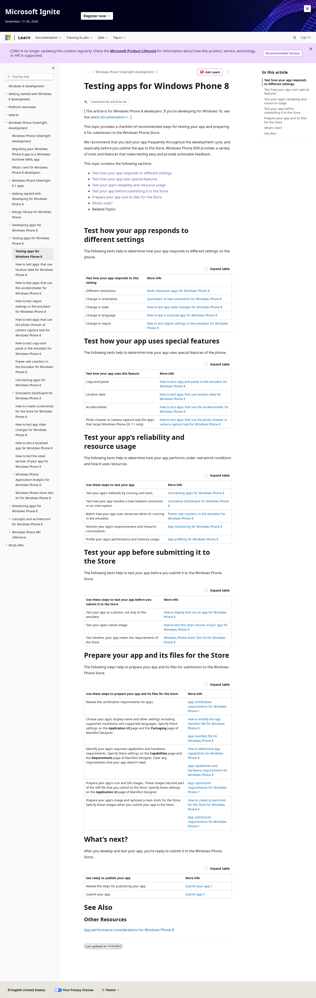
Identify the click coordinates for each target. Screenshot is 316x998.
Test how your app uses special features (124, 179)
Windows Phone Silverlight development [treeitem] (31, 138)
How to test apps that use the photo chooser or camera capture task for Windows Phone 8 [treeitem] (33, 327)
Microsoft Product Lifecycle (133, 51)
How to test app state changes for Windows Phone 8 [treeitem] (31, 429)
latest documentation (107, 117)
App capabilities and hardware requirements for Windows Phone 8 (207, 770)
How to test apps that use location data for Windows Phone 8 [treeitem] (34, 269)
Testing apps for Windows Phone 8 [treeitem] (28, 254)
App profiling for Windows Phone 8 (193, 539)
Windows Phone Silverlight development (125, 72)
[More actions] (228, 72)
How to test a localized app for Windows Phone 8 (182, 315)
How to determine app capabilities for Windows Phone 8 (205, 753)
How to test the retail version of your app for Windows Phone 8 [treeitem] (31, 461)
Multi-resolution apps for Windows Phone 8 (178, 291)
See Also (270, 133)
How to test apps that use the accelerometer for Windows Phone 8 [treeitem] (33, 288)
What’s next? (102, 203)
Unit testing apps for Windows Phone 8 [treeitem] (30, 382)
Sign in (306, 37)
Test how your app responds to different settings (132, 173)
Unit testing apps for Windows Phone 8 (196, 493)
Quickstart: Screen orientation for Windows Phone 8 (184, 299)
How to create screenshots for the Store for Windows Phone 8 (207, 804)
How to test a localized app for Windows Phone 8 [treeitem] (33, 445)
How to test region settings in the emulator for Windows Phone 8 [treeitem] (32, 306)
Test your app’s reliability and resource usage (129, 185)
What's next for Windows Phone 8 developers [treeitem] (30, 170)
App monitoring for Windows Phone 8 (195, 526)
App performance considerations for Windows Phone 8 (129, 929)
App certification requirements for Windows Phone (207, 706)
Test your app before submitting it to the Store (130, 191)
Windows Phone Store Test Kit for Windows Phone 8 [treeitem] (34, 495)
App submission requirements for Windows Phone (207, 787)
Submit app (194, 894)
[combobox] (29, 76)
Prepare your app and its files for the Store (127, 197)
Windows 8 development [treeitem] (26, 86)
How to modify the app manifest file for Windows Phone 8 (206, 723)
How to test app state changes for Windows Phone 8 (184, 307)
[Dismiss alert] (307, 8)
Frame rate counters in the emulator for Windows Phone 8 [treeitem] (34, 366)
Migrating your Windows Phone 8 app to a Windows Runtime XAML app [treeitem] (31, 154)
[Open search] (294, 37)
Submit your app (198, 886)
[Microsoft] (8, 37)
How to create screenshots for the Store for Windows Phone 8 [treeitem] (34, 411)
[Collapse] (53, 68)
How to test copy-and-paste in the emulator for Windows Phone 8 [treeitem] (33, 348)
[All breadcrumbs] (88, 72)
